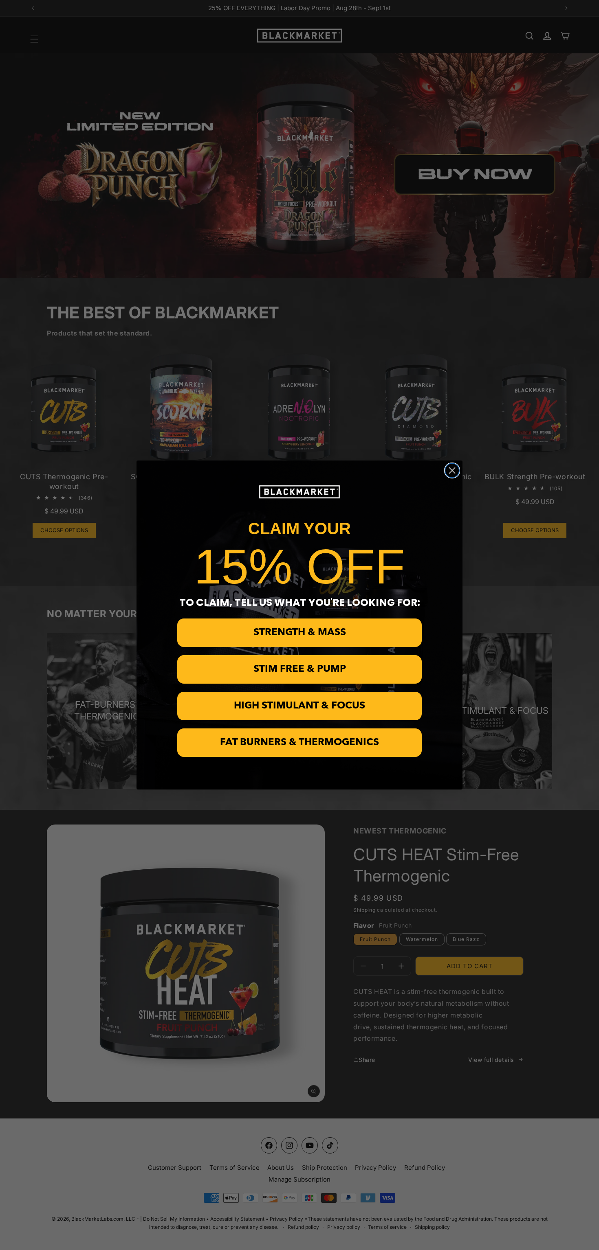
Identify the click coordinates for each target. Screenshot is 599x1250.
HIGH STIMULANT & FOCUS (299, 706)
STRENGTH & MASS (299, 633)
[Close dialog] (452, 470)
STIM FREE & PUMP (299, 669)
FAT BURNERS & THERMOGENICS (299, 743)
